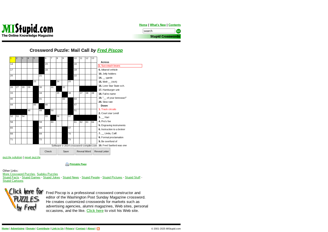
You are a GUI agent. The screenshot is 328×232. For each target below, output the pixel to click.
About (91, 228)
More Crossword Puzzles (19, 174)
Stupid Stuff (132, 177)
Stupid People (91, 177)
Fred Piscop (110, 50)
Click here (95, 211)
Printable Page (78, 164)
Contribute (43, 228)
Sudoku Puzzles (47, 174)
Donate (30, 228)
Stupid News (71, 177)
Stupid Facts (11, 177)
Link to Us (58, 228)
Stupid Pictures (112, 177)
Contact (80, 228)
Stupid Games (31, 177)
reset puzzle (32, 157)
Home (143, 25)
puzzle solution (12, 157)
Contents (174, 25)
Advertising (17, 228)
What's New (158, 25)
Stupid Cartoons (13, 180)
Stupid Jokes (51, 177)
